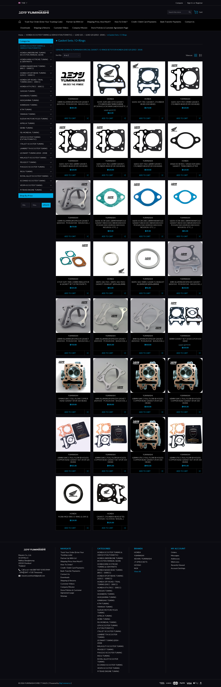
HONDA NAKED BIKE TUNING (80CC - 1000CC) (32, 67)
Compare (179, 3)
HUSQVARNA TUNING (29, 100)
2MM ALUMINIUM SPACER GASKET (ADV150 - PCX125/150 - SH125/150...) (110, 340)
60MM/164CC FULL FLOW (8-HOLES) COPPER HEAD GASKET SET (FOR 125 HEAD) (73, 460)
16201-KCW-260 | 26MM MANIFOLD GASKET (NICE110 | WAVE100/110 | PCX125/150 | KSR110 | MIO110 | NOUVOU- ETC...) (110, 224)
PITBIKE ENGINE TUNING (31, 190)
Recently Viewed (178, 565)
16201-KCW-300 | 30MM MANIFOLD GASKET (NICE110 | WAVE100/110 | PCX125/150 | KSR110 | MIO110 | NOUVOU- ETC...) (185, 224)
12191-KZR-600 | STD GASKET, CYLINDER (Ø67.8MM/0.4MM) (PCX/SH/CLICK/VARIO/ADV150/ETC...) (111, 104)
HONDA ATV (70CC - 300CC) (32, 86)
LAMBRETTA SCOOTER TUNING (33, 148)
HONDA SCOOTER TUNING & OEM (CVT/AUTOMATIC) (32, 47)
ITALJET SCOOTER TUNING (32, 144)
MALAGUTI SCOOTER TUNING (33, 158)
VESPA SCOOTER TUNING (31, 185)
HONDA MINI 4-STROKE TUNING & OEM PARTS (34, 60)
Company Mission (79, 28)
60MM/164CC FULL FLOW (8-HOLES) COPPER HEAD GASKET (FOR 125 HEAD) (147, 400)
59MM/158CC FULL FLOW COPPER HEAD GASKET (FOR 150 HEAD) (73, 399)
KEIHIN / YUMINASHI (143, 559)
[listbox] (72, 55)
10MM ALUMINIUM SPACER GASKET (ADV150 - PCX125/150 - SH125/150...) (73, 103)
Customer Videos (61, 28)
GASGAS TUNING (27, 91)
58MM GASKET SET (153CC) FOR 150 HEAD (185, 340)
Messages (175, 555)
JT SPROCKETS (140, 562)
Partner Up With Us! (74, 22)
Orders (174, 552)
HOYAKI (137, 565)
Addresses (175, 559)
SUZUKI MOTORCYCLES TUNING (34, 119)
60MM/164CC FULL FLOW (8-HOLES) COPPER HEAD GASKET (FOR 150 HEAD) (185, 400)
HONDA (137, 552)
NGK (136, 568)
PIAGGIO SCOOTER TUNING (32, 167)
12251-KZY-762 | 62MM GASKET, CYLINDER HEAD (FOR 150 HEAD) (148, 165)
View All (137, 571)
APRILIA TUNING (27, 123)
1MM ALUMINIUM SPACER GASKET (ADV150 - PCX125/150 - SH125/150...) (185, 283)
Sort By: (59, 55)
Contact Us (189, 22)
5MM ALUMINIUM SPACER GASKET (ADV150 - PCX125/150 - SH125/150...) (110, 399)
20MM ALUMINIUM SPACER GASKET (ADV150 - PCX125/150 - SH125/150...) (73, 340)
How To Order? (121, 22)
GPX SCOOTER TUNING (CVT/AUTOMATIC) (30, 138)
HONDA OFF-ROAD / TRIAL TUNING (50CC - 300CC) (31, 81)
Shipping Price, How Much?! (99, 22)
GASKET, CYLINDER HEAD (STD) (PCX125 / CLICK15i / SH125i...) (110, 518)
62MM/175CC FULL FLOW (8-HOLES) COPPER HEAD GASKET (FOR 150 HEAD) (147, 460)
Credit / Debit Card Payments (143, 22)
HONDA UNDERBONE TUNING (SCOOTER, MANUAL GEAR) (33, 53)
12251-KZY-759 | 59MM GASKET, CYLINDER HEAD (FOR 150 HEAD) (185, 103)
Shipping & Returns (42, 28)
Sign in (190, 3)
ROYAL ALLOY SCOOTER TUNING (34, 176)
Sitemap (63, 596)
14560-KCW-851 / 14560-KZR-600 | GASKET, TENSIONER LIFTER (185, 165)
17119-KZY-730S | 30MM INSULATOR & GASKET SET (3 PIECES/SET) (73, 283)
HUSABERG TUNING (28, 96)
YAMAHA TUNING (27, 114)
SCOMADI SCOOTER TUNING (32, 181)
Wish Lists (175, 562)
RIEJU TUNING (26, 171)
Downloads (25, 28)
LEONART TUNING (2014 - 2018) (33, 153)
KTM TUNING (26, 109)
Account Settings (178, 568)
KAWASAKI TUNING (28, 105)
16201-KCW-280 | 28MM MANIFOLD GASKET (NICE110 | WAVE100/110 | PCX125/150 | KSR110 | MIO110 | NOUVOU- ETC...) (147, 224)
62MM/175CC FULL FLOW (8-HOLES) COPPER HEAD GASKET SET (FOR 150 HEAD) (185, 460)
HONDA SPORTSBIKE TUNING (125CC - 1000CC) (33, 74)
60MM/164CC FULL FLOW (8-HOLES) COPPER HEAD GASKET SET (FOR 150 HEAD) (110, 460)
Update (46, 205)
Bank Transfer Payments (170, 22)
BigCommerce (65, 683)
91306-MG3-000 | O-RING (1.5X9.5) (73, 517)
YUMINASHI (139, 555)
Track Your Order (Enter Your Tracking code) (43, 22)
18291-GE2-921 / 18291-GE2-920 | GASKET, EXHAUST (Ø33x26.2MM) (110, 283)
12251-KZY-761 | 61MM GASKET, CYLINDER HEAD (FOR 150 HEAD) (110, 165)
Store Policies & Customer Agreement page (109, 28)
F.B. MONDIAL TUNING (29, 132)
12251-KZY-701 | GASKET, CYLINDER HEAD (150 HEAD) (148, 103)
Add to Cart (70, 118)
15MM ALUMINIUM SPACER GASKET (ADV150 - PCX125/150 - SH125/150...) (73, 222)
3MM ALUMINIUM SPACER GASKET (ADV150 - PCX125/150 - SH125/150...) (148, 340)
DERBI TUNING (26, 128)
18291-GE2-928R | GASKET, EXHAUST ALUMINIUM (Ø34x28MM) (147, 283)
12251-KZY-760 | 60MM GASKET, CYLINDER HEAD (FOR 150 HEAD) (73, 165)
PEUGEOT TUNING (28, 162)
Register (199, 3)
